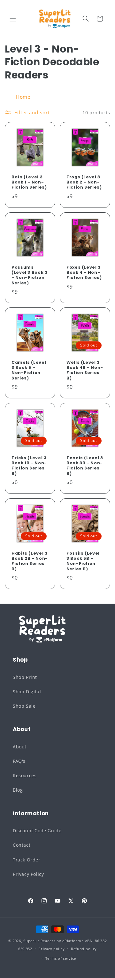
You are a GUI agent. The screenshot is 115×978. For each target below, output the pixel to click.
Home (23, 97)
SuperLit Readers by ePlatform (52, 940)
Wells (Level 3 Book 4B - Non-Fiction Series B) (84, 370)
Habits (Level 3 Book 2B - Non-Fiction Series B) (30, 561)
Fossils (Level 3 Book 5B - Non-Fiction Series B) (83, 561)
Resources (24, 775)
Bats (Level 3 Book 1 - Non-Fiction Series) (29, 182)
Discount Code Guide (37, 830)
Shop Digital (27, 692)
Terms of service (60, 958)
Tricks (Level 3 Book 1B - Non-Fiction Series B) (29, 465)
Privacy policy (51, 948)
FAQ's (19, 761)
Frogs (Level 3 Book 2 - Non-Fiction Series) (84, 182)
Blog (18, 790)
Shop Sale (24, 706)
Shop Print (25, 677)
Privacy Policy (28, 874)
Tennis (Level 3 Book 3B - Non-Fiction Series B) (84, 465)
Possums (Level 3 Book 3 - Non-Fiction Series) (29, 275)
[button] (13, 19)
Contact (21, 845)
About (20, 747)
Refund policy (84, 948)
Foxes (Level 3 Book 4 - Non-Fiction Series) (84, 272)
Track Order (27, 860)
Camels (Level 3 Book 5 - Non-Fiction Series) (29, 370)
